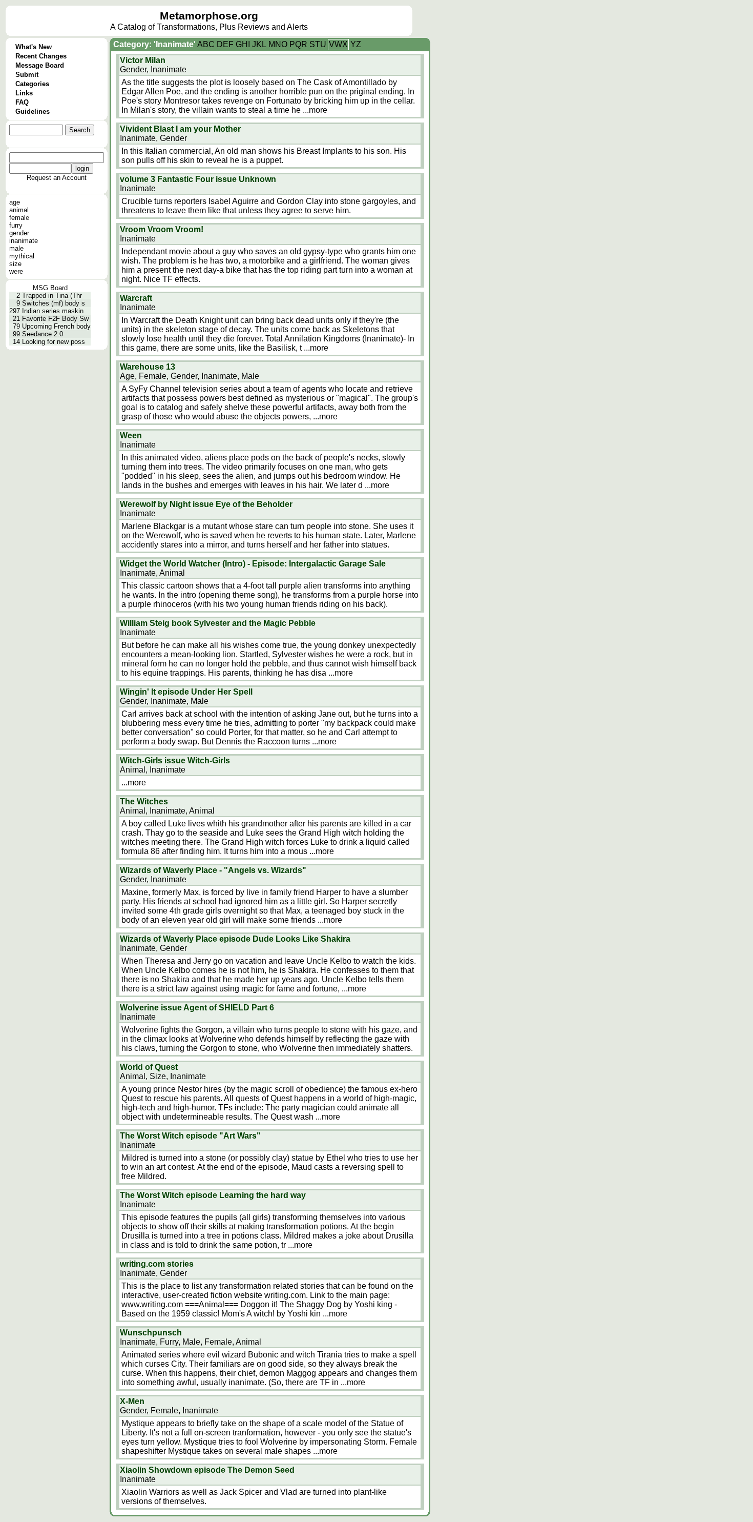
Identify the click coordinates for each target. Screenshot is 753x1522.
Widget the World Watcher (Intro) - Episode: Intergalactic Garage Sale (253, 563)
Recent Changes (41, 56)
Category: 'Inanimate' (154, 44)
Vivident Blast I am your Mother (180, 129)
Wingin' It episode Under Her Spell (186, 691)
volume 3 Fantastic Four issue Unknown (198, 179)
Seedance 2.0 (42, 334)
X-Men (132, 1401)
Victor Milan (142, 60)
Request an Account (57, 177)
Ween (131, 435)
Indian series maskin (52, 311)
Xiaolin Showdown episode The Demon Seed (207, 1470)
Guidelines (32, 111)
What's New (33, 47)
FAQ (22, 102)
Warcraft (136, 298)
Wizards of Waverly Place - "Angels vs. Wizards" (213, 870)
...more (315, 110)
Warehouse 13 (147, 366)
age (14, 202)
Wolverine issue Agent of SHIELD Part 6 (197, 1007)
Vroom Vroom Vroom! (161, 229)
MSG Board (50, 288)
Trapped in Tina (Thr (52, 295)
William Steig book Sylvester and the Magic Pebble (218, 623)
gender (19, 233)
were (16, 271)
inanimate (23, 241)
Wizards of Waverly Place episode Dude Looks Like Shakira (235, 939)
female (19, 217)
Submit (26, 74)
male (16, 248)
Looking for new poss (53, 342)
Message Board (39, 65)
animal (19, 210)
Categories (32, 84)
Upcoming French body (56, 326)
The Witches (144, 801)
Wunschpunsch (151, 1332)
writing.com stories (157, 1264)
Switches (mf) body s (53, 303)
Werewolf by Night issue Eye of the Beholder (206, 504)
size (15, 264)
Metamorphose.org (209, 16)
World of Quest (149, 1067)
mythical (21, 256)
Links (24, 93)
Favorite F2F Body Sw (55, 318)
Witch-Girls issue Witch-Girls (175, 760)
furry (16, 225)
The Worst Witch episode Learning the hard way (213, 1195)
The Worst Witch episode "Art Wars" (190, 1135)
